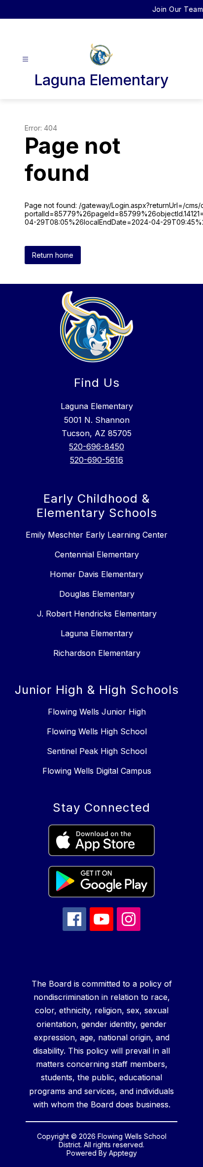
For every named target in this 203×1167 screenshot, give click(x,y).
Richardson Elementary (96, 653)
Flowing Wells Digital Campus (96, 771)
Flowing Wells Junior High (97, 712)
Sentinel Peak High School (97, 751)
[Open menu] (25, 59)
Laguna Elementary (97, 633)
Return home (52, 255)
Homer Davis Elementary (96, 574)
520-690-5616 (96, 460)
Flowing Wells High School (97, 731)
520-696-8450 (96, 446)
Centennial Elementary (97, 554)
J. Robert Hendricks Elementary (97, 613)
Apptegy (123, 1153)
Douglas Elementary (97, 594)
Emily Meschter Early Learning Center (97, 535)
